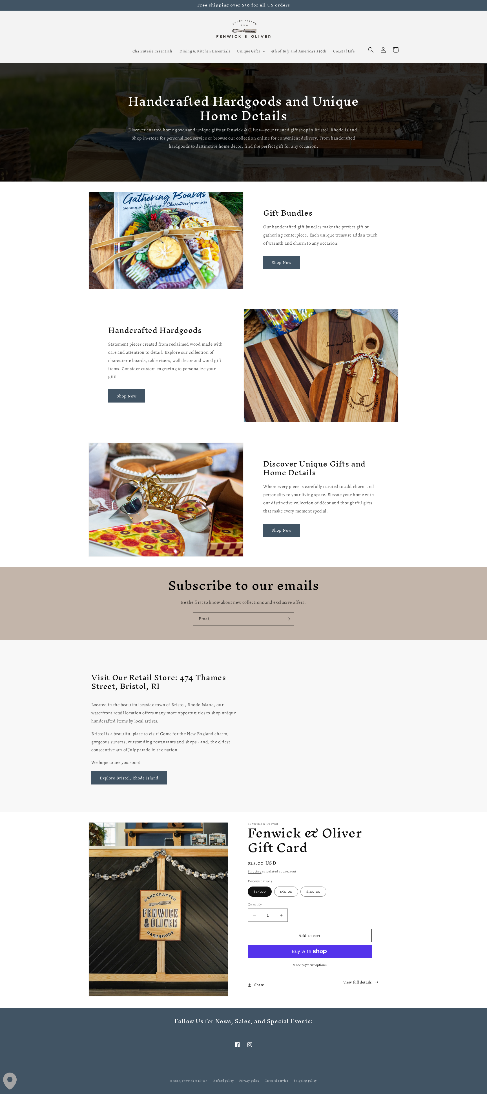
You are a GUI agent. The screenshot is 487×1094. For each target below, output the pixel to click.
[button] (251, 51)
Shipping (255, 871)
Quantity (255, 904)
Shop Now (282, 262)
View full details (357, 982)
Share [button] (259, 984)
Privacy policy (249, 1080)
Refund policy (223, 1080)
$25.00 (260, 891)
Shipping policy (305, 1080)
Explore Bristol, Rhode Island (129, 778)
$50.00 (286, 891)
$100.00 (313, 891)
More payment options (310, 965)
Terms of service (276, 1080)
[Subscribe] (288, 619)
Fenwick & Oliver (194, 1081)
